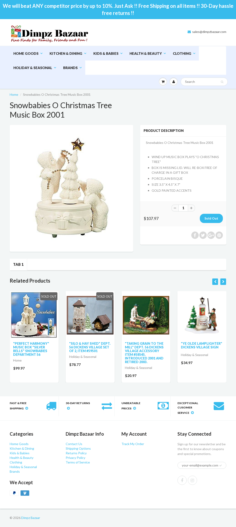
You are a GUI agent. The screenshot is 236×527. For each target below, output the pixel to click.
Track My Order (132, 444)
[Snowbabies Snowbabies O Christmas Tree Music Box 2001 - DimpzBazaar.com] (71, 188)
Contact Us (74, 444)
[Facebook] (182, 480)
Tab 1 (18, 264)
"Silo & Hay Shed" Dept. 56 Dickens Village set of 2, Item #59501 (90, 347)
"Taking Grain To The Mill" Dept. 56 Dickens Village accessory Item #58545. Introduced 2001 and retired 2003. (144, 353)
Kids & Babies (105, 53)
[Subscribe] (220, 465)
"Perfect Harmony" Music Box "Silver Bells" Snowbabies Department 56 (31, 349)
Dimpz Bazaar (30, 518)
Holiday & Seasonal (32, 68)
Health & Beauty (146, 53)
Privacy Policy (75, 458)
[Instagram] (192, 480)
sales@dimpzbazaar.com (209, 32)
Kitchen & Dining (66, 53)
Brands (70, 68)
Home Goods (25, 53)
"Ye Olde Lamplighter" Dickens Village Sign (201, 345)
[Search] (222, 82)
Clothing (182, 53)
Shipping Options (78, 448)
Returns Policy (76, 453)
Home (14, 94)
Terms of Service (78, 462)
